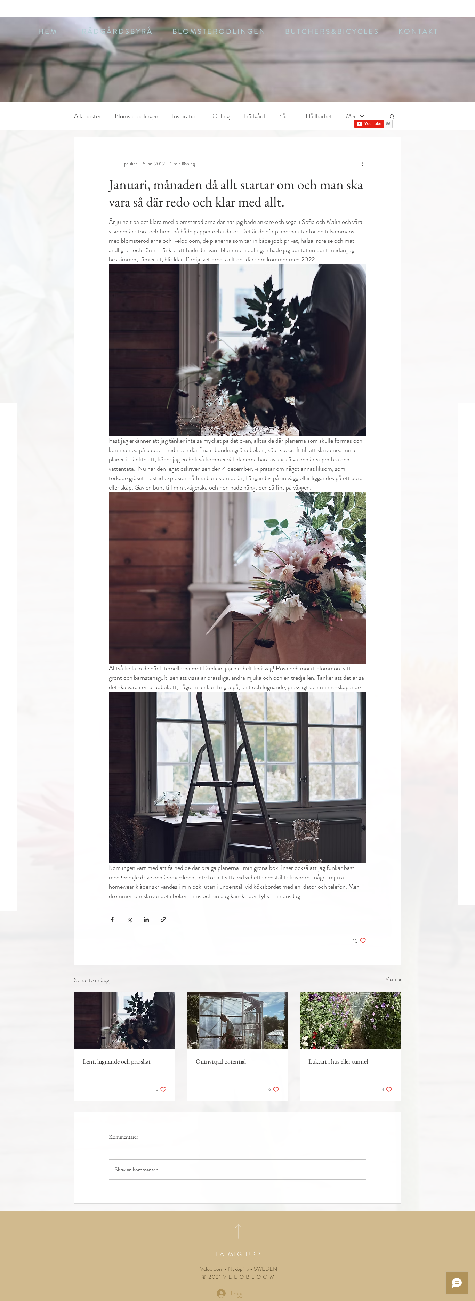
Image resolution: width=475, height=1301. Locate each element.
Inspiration (185, 116)
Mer (351, 116)
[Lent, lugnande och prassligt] (124, 1020)
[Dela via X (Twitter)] (129, 919)
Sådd (285, 116)
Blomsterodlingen (136, 116)
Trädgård (254, 116)
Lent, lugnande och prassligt (117, 1061)
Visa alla (393, 979)
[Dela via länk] (163, 919)
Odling (221, 116)
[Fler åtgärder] (362, 164)
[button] (218, 31)
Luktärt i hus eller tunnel (338, 1061)
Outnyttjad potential (221, 1061)
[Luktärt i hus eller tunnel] (350, 1020)
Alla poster (87, 116)
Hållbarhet (319, 116)
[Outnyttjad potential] (237, 1020)
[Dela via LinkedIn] (146, 919)
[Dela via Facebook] (112, 919)
